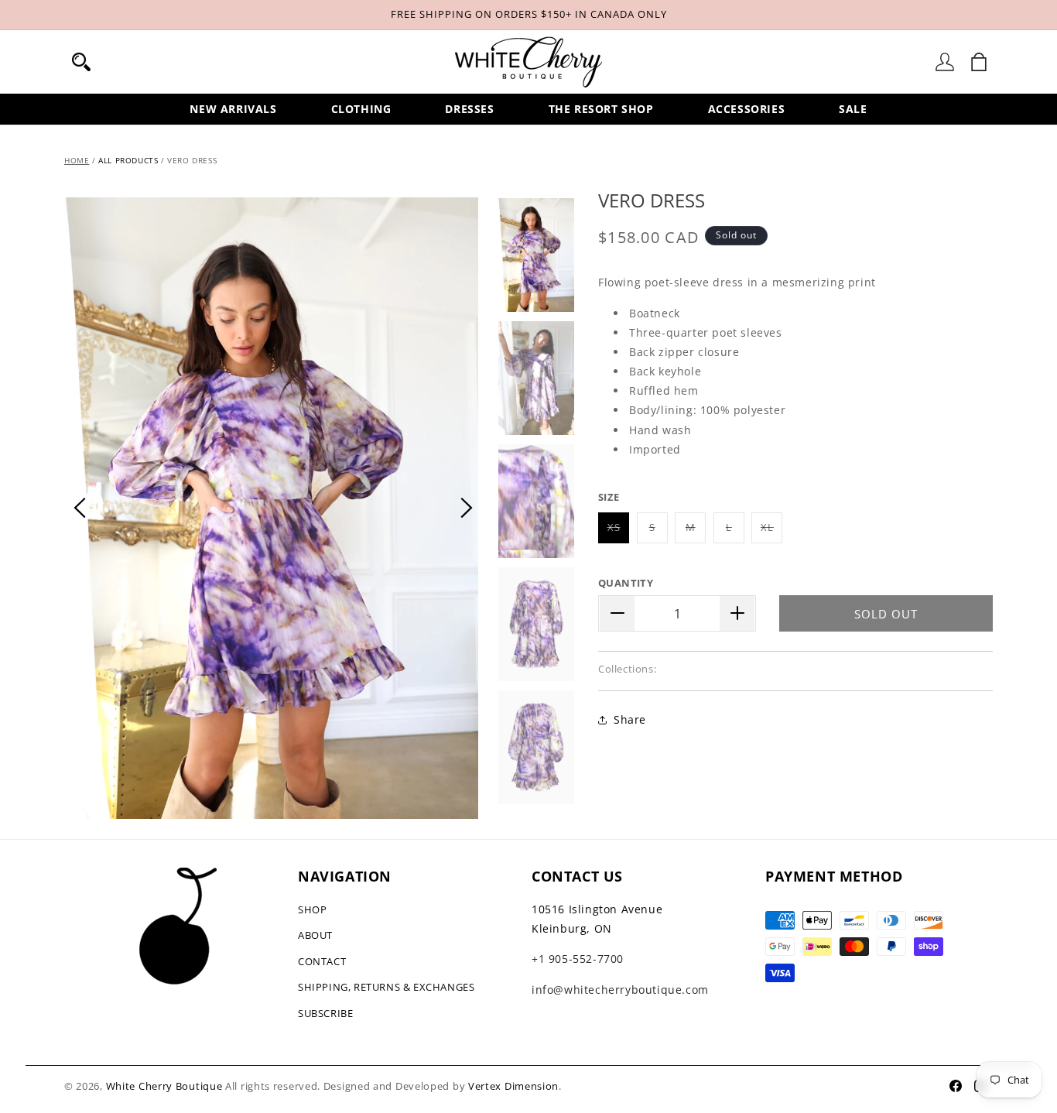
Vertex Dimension (513, 1086)
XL (771, 531)
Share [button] (630, 719)
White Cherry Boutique (164, 1086)
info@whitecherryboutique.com (620, 989)
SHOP (312, 909)
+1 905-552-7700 (578, 958)
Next (466, 507)
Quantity (625, 582)
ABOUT (315, 935)
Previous (79, 507)
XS (618, 531)
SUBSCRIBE (325, 1013)
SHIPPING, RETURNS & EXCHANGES (386, 987)
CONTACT (322, 961)
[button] (81, 62)
